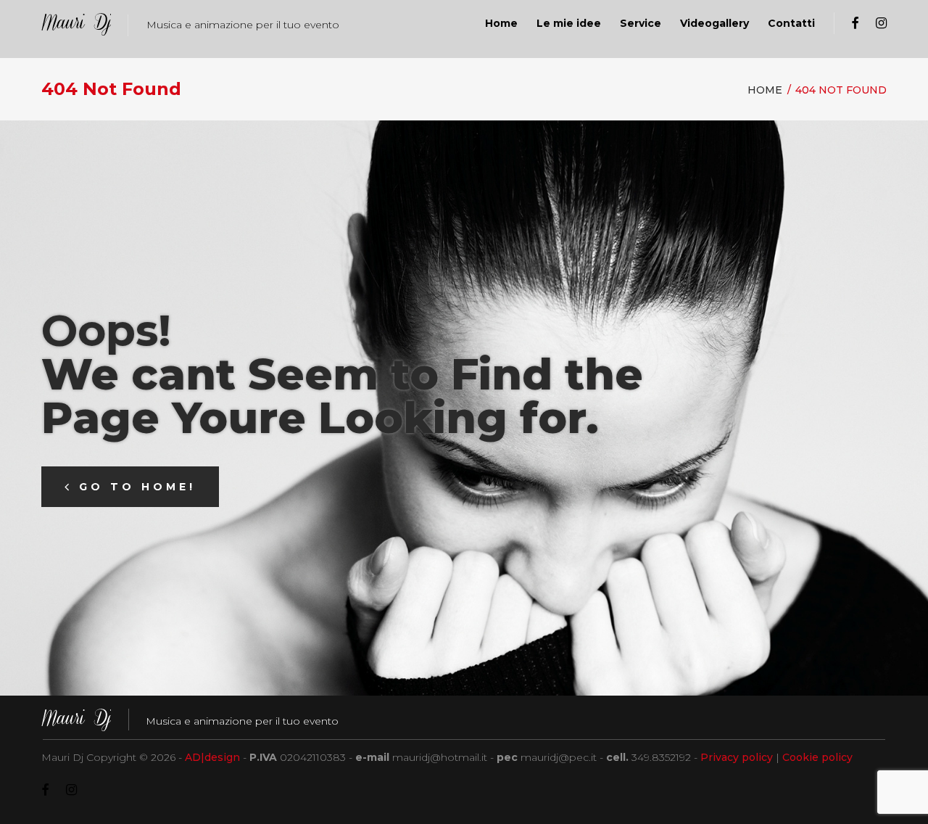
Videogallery (714, 23)
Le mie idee (568, 23)
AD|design (212, 757)
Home (501, 23)
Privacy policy (736, 757)
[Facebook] (854, 23)
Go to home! (137, 486)
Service (640, 23)
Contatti (791, 23)
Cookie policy (817, 757)
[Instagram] (881, 23)
